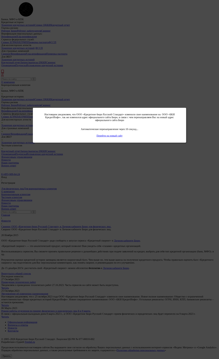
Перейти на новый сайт (109, 135)
